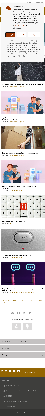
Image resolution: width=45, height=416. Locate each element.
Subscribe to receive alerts (33, 372)
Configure (34, 35)
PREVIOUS (5, 300)
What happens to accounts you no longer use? (17, 255)
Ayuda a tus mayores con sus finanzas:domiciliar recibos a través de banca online (21, 118)
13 (35, 300)
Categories (5, 348)
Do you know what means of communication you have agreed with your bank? (22, 289)
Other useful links (11, 406)
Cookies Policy (20, 26)
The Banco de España (12, 385)
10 (22, 300)
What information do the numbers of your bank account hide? (23, 84)
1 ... (14, 300)
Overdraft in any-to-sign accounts (13, 221)
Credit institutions (29, 292)
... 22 (40, 300)
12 (31, 300)
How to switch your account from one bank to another (20, 153)
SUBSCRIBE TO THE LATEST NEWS (14, 341)
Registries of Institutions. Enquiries (17, 401)
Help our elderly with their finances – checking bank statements (19, 187)
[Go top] (41, 365)
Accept (10, 35)
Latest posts (5, 355)
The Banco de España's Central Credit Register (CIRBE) (23, 391)
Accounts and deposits (17, 86)
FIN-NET (9, 396)
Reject (21, 35)
